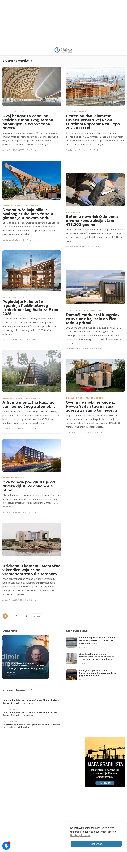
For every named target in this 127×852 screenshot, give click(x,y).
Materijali (73, 212)
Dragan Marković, (9, 428)
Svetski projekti (14, 112)
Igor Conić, (6, 240)
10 (29, 428)
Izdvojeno (33, 205)
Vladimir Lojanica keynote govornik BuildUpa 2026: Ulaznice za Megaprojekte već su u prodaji (25, 666)
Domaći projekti (13, 205)
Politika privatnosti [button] (80, 835)
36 (93, 432)
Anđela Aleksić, (8, 150)
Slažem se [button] (96, 844)
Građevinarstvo (13, 478)
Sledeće (36, 616)
